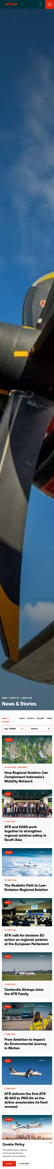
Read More (24, 1163)
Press (22, 718)
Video (49, 718)
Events (30, 718)
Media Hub (27, 698)
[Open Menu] (49, 4)
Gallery (40, 718)
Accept (9, 1164)
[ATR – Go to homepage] (10, 4)
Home (4, 698)
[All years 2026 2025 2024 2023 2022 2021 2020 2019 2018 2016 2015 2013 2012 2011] (14, 728)
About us (14, 698)
